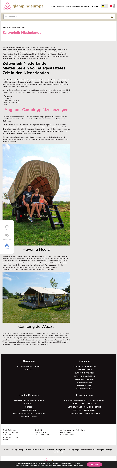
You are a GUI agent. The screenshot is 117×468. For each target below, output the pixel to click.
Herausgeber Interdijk (104, 450)
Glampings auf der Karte (81, 6)
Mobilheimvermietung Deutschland (29, 413)
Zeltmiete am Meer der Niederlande (84, 413)
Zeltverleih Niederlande (84, 410)
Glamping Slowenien (84, 379)
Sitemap (28, 450)
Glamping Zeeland (84, 389)
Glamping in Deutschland (28, 367)
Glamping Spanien (84, 382)
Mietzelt (28, 407)
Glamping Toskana (84, 386)
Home (53, 6)
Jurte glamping (29, 410)
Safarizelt (28, 404)
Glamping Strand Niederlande (84, 404)
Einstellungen (24, 465)
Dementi (35, 450)
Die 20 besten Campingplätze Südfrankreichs (84, 401)
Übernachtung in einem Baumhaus (29, 401)
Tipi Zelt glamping (29, 417)
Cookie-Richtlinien (47, 450)
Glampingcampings (64, 6)
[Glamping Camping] (23, 6)
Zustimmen (94, 464)
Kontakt (95, 6)
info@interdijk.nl (40, 432)
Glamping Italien (84, 370)
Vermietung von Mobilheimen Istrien (84, 407)
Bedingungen (60, 450)
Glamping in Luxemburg (84, 376)
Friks (62, 452)
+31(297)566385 (44, 435)
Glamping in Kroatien (84, 373)
